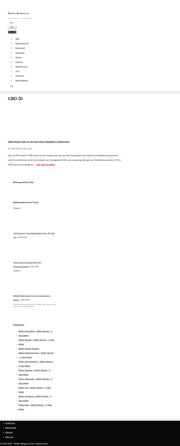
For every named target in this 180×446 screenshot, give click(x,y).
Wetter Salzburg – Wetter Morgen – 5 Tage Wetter (34, 372)
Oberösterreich (21, 67)
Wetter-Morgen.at (18, 13)
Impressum (10, 423)
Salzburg (19, 62)
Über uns (9, 437)
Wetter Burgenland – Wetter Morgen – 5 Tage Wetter (35, 333)
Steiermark (19, 53)
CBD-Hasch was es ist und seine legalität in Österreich (38, 141)
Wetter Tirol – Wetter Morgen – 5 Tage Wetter (34, 390)
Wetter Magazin (21, 81)
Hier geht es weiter (46, 165)
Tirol (17, 71)
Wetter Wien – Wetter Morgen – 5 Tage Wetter (35, 407)
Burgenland (20, 48)
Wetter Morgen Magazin (28, 348)
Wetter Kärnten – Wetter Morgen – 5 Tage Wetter (36, 342)
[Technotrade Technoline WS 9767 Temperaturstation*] (33, 258)
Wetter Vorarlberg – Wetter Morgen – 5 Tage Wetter (35, 398)
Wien (17, 39)
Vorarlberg (19, 76)
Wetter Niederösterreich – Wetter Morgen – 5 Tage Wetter (36, 355)
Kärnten (18, 57)
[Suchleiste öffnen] (12, 23)
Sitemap (8, 432)
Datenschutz (10, 428)
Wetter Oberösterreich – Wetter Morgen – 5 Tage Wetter (36, 364)
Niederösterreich (22, 43)
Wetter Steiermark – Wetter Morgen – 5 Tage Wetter (35, 381)
